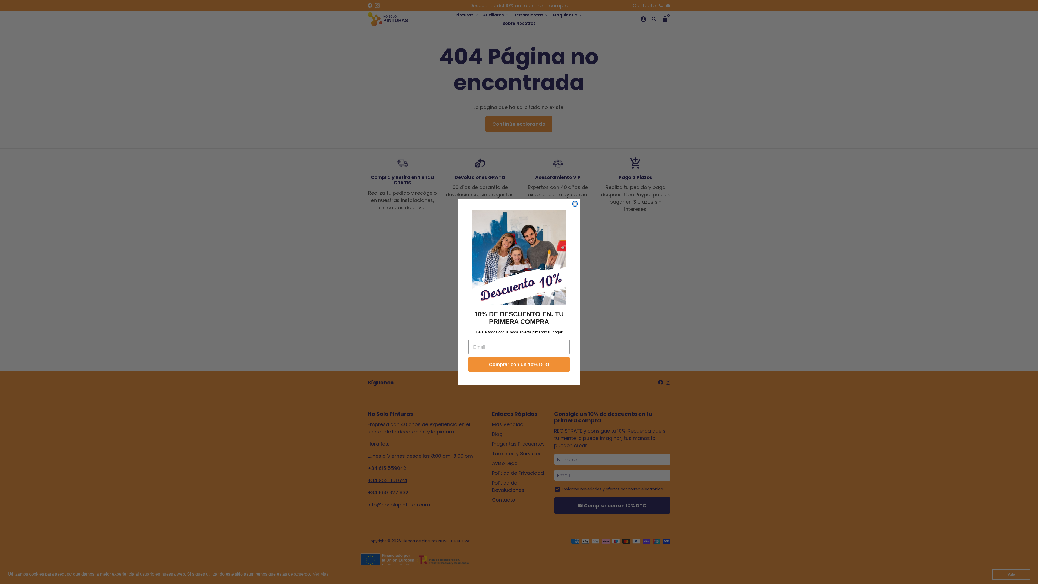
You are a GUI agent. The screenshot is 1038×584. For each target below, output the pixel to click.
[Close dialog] (575, 204)
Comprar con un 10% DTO (519, 364)
